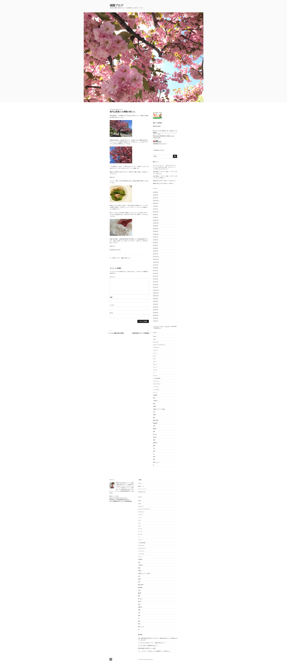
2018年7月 (155, 237)
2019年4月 (155, 231)
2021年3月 (155, 203)
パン (154, 372)
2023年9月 (155, 195)
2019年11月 (156, 220)
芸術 (154, 456)
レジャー (155, 392)
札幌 (154, 440)
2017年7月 (155, 270)
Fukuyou (121, 109)
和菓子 (154, 414)
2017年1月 (155, 287)
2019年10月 (156, 223)
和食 (154, 417)
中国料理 (155, 395)
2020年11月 (156, 211)
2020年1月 (155, 217)
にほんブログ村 (156, 134)
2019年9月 (155, 225)
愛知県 (154, 428)
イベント (155, 353)
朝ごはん (155, 434)
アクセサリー (156, 347)
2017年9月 (155, 265)
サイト (111, 313)
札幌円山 (155, 442)
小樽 (154, 426)
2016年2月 (155, 318)
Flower (154, 336)
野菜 (154, 459)
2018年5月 (155, 242)
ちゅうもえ (155, 342)
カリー (154, 358)
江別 (154, 448)
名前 (111, 297)
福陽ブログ (118, 5)
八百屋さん (155, 400)
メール (112, 305)
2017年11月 (156, 259)
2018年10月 (156, 234)
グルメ (154, 361)
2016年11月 (156, 293)
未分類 (154, 437)
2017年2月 (155, 284)
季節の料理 (155, 420)
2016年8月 (155, 301)
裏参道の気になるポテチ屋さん (160, 180)
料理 (154, 431)
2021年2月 (155, 206)
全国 (154, 398)
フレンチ (155, 375)
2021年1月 (155, 209)
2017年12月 (156, 256)
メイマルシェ (156, 386)
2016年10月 (156, 295)
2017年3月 (155, 281)
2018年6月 (155, 239)
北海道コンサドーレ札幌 (159, 409)
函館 (154, 403)
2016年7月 (155, 304)
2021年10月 (156, 200)
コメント (112, 277)
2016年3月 (155, 315)
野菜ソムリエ (156, 462)
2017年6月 (155, 273)
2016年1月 (155, 321)
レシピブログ (156, 389)
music (154, 339)
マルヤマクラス (156, 384)
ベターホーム (156, 381)
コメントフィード (142, 489)
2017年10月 (156, 262)
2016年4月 (155, 312)
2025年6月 (155, 192)
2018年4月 (155, 245)
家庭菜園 (155, 423)
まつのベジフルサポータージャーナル (118, 497)
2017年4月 (155, 279)
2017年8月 (155, 267)
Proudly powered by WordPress (145, 659)
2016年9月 (155, 298)
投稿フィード (141, 486)
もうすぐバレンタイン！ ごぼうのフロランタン (164, 165)
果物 (154, 445)
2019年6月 (155, 228)
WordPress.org (141, 491)
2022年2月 (155, 197)
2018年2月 (155, 251)
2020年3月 (155, 214)
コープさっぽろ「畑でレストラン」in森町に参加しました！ (152, 642)
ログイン (140, 483)
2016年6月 (155, 307)
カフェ (154, 356)
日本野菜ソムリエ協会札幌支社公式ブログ (119, 499)
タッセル (155, 370)
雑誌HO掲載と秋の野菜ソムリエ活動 (146, 648)
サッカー (155, 364)
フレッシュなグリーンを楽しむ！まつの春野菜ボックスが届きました (154, 651)
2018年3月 (155, 248)
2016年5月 (155, 309)
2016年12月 (156, 290)
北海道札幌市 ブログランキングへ (160, 143)
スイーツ (155, 367)
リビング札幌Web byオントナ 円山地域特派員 (120, 501)
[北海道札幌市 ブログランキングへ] (157, 141)
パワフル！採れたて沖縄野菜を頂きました (148, 645)
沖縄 (154, 451)
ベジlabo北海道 (156, 378)
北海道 (154, 406)
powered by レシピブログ (159, 150)
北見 (154, 412)
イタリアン (155, 350)
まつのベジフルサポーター (159, 344)
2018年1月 (155, 253)
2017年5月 (155, 276)
